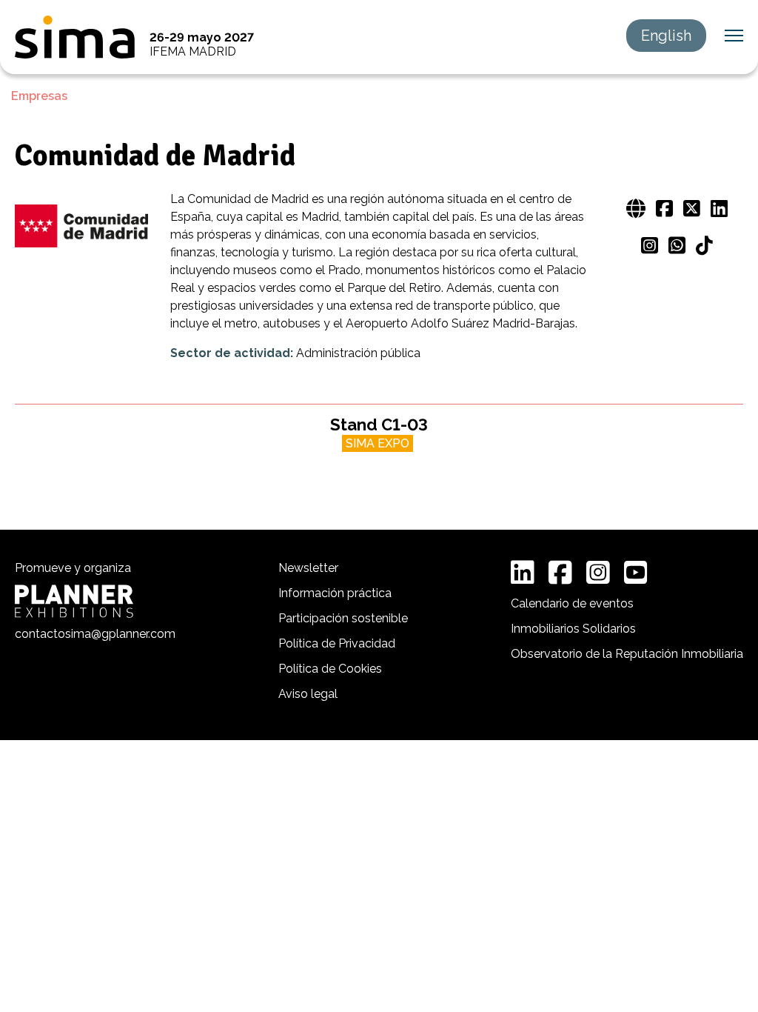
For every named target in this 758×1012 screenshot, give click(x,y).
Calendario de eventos (572, 603)
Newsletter (308, 568)
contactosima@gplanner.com (95, 634)
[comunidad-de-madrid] (81, 227)
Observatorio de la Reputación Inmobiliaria (627, 654)
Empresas (39, 96)
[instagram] (598, 572)
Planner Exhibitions (74, 601)
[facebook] (560, 572)
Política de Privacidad (336, 643)
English (666, 35)
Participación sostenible (343, 618)
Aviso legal (308, 694)
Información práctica (335, 593)
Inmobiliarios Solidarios (573, 629)
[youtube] (636, 572)
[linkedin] (522, 572)
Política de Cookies (330, 669)
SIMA (75, 37)
